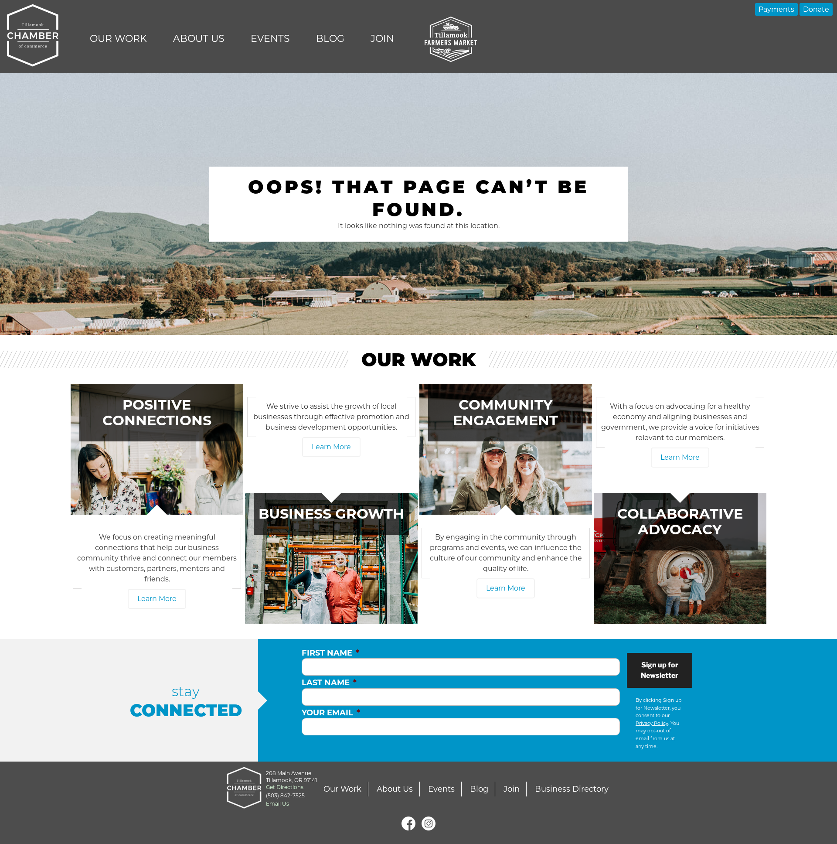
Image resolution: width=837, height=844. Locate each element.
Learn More (157, 599)
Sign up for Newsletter (659, 670)
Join (382, 38)
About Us (199, 38)
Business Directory (572, 789)
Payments (776, 9)
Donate (816, 9)
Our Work (118, 38)
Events (270, 38)
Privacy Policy (652, 723)
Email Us (277, 803)
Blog (330, 38)
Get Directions (284, 787)
